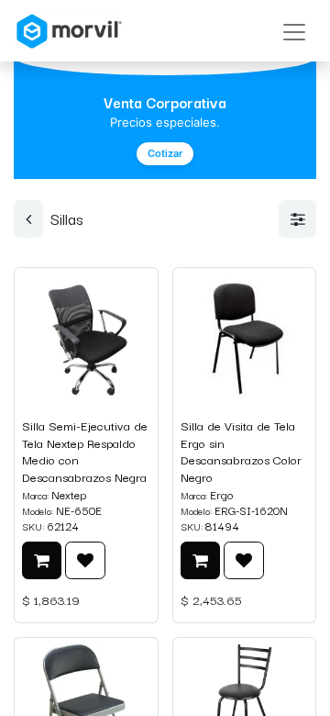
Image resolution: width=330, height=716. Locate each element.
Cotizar (165, 153)
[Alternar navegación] (294, 30)
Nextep (68, 494)
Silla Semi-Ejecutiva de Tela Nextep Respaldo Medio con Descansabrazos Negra (85, 451)
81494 (222, 525)
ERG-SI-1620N (251, 510)
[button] (41, 560)
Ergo (221, 494)
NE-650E (79, 510)
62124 (63, 525)
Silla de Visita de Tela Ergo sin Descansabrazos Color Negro (241, 451)
